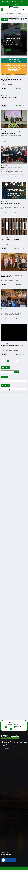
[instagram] (15, 4)
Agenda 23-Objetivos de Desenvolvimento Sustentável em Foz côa (11, 204)
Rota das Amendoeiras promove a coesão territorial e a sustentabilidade (10, 132)
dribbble (9, 726)
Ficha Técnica (20, 868)
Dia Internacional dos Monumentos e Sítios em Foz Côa (12, 346)
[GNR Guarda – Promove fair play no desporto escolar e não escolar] (14, 146)
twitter (18, 724)
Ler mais (4, 88)
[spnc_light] (26, 10)
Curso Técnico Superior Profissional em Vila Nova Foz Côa (11, 80)
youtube (14, 728)
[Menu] (2, 9)
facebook (10, 724)
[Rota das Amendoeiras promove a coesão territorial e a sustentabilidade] (14, 111)
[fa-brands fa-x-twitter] (12, 4)
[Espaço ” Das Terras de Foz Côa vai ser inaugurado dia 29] (14, 218)
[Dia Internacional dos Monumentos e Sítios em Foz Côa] (14, 324)
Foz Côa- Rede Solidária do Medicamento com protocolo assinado (12, 276)
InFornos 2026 (6, 868)
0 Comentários (5, 77)
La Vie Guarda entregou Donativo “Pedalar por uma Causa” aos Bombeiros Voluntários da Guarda (14, 19)
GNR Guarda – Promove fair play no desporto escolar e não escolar (11, 168)
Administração (13, 868)
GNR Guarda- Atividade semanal (13, 39)
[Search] (24, 10)
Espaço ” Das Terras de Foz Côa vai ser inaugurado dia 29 (10, 240)
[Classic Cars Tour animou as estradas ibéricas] (14, 290)
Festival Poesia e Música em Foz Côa (9, 97)
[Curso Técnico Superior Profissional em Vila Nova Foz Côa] (14, 58)
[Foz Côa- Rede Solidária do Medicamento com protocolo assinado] (14, 254)
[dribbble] (14, 4)
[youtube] (17, 4)
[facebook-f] (10, 4)
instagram (18, 726)
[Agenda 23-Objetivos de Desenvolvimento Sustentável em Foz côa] (14, 182)
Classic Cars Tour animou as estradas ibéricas (12, 311)
